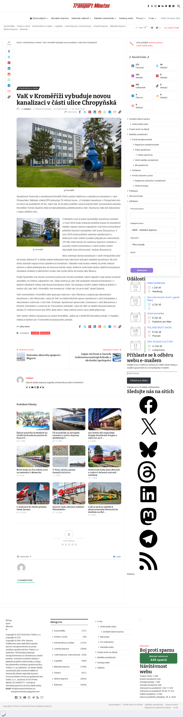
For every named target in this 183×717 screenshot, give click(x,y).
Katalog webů (126, 18)
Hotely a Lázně (23, 26)
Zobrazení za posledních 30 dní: (154, 691)
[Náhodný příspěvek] (152, 28)
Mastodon (144, 646)
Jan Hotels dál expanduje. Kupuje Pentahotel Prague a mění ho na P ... (102, 435)
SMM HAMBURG (156, 283)
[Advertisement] (69, 65)
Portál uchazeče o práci (142, 175)
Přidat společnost (142, 150)
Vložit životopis (141, 186)
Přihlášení (136, 170)
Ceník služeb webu (144, 45)
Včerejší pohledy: (147, 682)
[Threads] (148, 482)
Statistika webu (107, 647)
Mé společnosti (141, 165)
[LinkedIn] (38, 387)
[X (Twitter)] (30, 387)
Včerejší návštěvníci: (149, 685)
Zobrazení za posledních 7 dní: (153, 688)
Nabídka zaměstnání (104, 18)
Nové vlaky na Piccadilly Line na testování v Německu (32, 471)
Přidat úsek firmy (145, 155)
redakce (27, 109)
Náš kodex (104, 637)
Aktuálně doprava (60, 18)
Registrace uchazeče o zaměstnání (150, 181)
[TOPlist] (158, 630)
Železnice (24, 29)
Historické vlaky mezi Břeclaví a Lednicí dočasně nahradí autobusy (104, 472)
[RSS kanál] (148, 571)
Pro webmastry (107, 642)
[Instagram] (35, 387)
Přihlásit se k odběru (139, 380)
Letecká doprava (100, 26)
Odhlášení (133, 201)
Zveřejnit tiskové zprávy (139, 119)
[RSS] (43, 387)
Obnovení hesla (136, 196)
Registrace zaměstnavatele (147, 145)
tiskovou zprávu (155, 42)
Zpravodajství (114, 704)
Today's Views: (146, 676)
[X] (148, 437)
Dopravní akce (171, 704)
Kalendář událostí (80, 18)
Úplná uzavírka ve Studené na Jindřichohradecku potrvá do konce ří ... (32, 435)
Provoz (139, 18)
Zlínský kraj (45, 333)
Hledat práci (142, 270)
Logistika (58, 26)
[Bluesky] (148, 459)
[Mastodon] (148, 526)
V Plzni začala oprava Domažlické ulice (63, 471)
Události (101, 668)
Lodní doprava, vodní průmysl (78, 26)
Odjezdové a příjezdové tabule (157, 707)
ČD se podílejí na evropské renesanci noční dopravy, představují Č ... (65, 435)
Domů (19, 42)
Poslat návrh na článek (139, 129)
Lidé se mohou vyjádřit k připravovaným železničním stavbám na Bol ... (103, 509)
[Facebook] (27, 387)
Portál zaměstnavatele (142, 139)
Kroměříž (35, 333)
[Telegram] (40, 387)
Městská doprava (118, 26)
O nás (151, 18)
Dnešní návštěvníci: (148, 679)
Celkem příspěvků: (148, 694)
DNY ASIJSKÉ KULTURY (160, 341)
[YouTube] (32, 387)
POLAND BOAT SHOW (159, 327)
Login (118, 556)
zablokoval (158, 659)
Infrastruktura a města (42, 26)
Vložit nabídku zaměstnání (146, 160)
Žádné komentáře (43, 109)
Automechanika (155, 313)
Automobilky (9, 26)
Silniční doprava (11, 29)
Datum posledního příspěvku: (153, 697)
